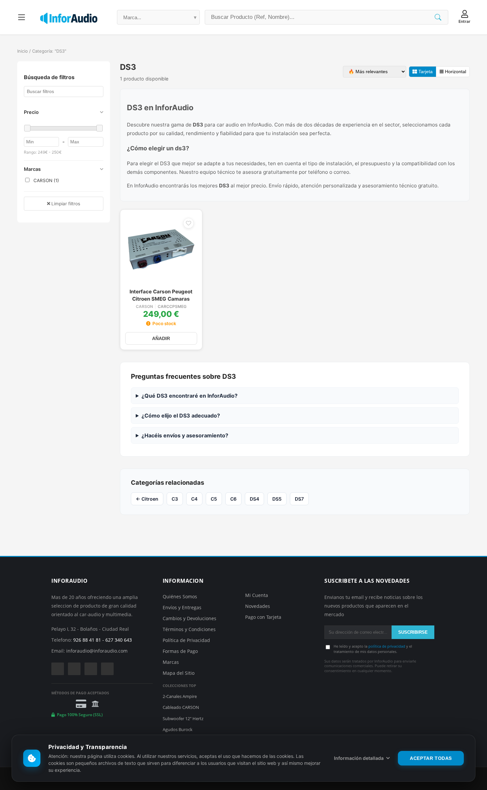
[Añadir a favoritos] (188, 223)
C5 (214, 499)
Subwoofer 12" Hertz (183, 718)
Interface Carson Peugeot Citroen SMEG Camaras (161, 295)
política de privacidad (386, 646)
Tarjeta (425, 71)
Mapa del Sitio (178, 673)
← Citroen (147, 499)
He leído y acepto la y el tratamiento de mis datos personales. (373, 649)
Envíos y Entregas (182, 607)
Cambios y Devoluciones (189, 618)
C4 (194, 499)
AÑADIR (161, 338)
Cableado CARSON (181, 707)
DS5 (277, 499)
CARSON (144, 307)
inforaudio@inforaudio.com (97, 651)
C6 (233, 499)
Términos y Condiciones (189, 629)
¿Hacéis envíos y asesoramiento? (184, 435)
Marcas (171, 662)
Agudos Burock (177, 729)
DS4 (254, 499)
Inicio (22, 51)
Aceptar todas (431, 758)
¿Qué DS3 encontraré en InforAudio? (189, 395)
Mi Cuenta (256, 595)
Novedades (257, 606)
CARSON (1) (45, 180)
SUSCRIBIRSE (413, 632)
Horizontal (455, 71)
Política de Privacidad (186, 640)
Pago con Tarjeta (263, 617)
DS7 (299, 499)
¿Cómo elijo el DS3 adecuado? (180, 415)
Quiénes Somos (180, 596)
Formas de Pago (180, 651)
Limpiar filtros (65, 203)
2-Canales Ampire (180, 696)
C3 (175, 499)
